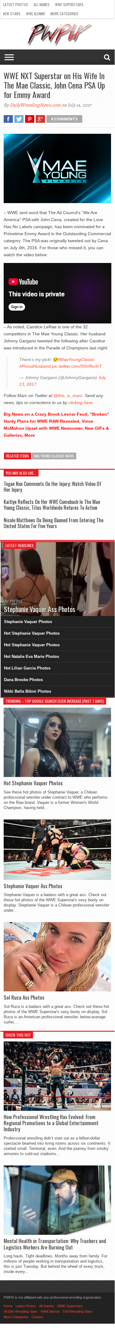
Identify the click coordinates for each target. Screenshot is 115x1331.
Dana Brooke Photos (23, 679)
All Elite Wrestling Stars (21, 1311)
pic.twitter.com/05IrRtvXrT (77, 366)
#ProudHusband (35, 366)
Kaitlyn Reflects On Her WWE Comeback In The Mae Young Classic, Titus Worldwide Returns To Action (52, 504)
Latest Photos (15, 4)
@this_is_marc (68, 395)
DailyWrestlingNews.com (35, 105)
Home (8, 1306)
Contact (37, 1317)
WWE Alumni (35, 13)
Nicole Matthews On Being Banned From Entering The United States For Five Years (53, 523)
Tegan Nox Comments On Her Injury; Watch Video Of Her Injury (52, 486)
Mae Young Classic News (54, 455)
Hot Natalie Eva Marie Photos (31, 656)
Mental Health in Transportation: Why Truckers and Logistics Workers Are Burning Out (55, 1244)
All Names (42, 4)
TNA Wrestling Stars (77, 1311)
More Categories (64, 13)
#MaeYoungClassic (76, 359)
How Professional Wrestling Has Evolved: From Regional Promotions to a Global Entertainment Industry (51, 1123)
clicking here (81, 402)
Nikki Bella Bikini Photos (27, 691)
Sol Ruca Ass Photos (24, 997)
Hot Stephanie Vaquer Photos (32, 633)
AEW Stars (11, 13)
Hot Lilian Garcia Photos (27, 668)
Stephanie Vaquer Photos (28, 621)
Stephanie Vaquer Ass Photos (33, 886)
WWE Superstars (69, 4)
